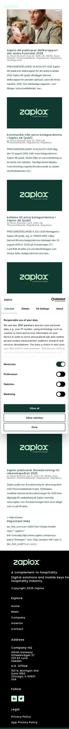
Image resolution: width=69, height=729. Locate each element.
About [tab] (59, 308)
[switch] (60, 374)
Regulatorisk (42, 58)
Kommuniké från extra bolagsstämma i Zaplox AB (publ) (34, 136)
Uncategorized (14, 60)
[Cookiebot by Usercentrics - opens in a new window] (51, 300)
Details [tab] (25, 308)
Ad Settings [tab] (42, 308)
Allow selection (34, 417)
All (43, 56)
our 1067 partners (23, 325)
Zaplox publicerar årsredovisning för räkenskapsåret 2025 (33, 471)
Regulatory (55, 58)
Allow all (34, 408)
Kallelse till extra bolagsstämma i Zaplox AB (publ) (31, 219)
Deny (34, 427)
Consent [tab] (9, 308)
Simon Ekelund (17, 56)
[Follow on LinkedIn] (14, 698)
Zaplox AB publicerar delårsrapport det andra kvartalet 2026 (32, 51)
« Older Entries (15, 517)
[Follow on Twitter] (21, 698)
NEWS (49, 56)
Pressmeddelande (26, 58)
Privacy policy (29, 544)
